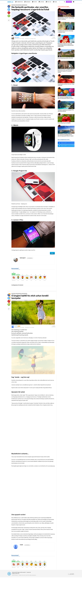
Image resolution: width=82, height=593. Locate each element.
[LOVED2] (22, 277)
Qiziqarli (13, 293)
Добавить (69, 1)
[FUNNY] (44, 277)
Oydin (16, 325)
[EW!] (40, 277)
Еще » (52, 253)
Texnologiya (18, 293)
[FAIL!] (31, 277)
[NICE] (18, 277)
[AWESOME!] (14, 277)
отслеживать (30, 257)
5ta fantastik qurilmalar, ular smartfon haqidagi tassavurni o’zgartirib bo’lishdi (30, 8)
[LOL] (36, 277)
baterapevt (17, 37)
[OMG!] (27, 277)
